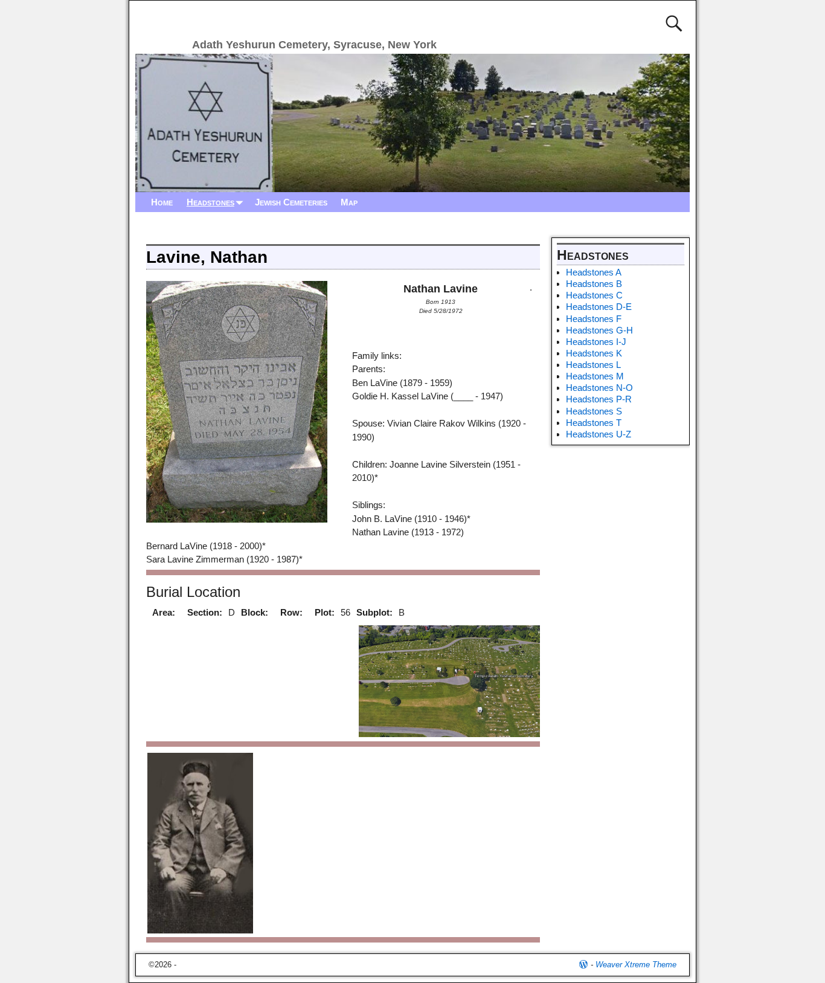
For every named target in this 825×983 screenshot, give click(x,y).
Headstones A (593, 272)
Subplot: (374, 612)
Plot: (325, 612)
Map (349, 202)
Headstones (210, 202)
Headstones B (594, 284)
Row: (291, 612)
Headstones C (594, 295)
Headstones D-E (599, 306)
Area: (163, 612)
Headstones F (593, 319)
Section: (204, 612)
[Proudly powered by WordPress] (583, 964)
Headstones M (595, 376)
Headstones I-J (596, 342)
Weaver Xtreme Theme (635, 964)
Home (162, 202)
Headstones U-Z (598, 434)
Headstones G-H (599, 330)
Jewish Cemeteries (291, 202)
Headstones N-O (599, 387)
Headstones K (594, 353)
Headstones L (593, 364)
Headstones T (593, 422)
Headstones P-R (599, 399)
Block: (254, 612)
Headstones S (594, 411)
